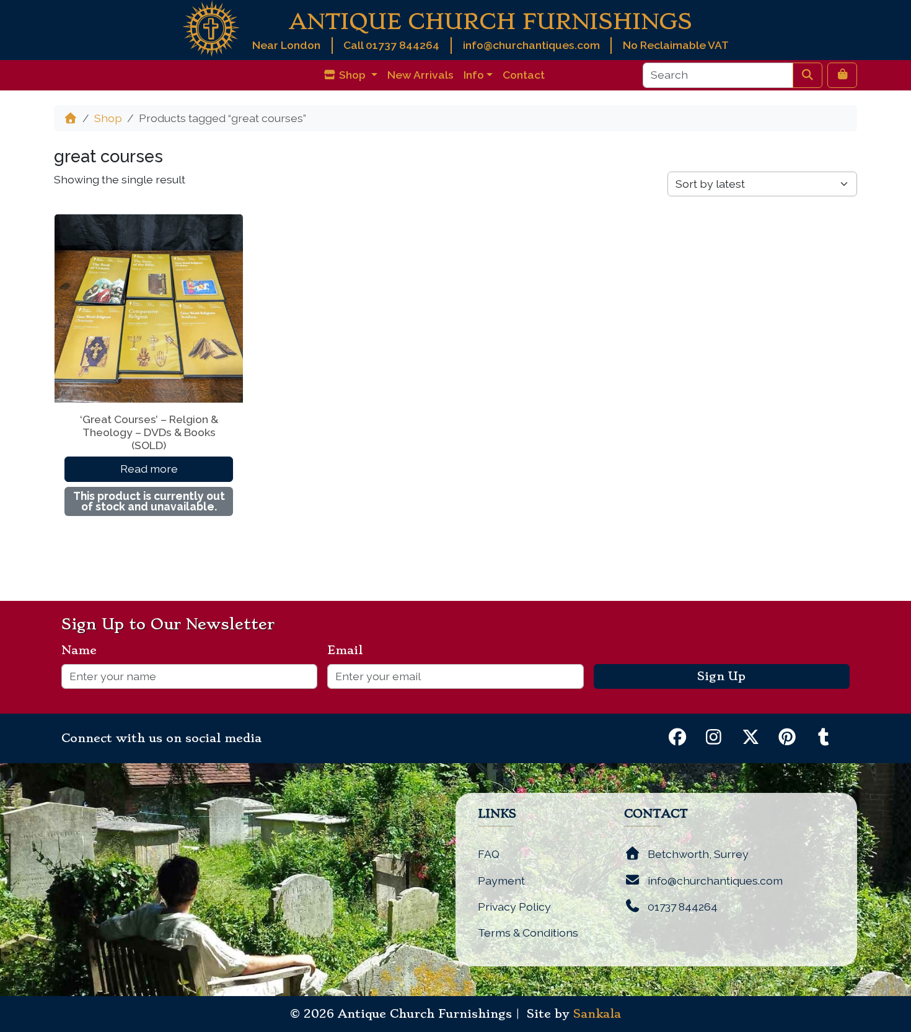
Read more (149, 468)
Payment (501, 880)
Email (349, 650)
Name (84, 650)
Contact (524, 74)
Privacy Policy (514, 906)
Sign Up (721, 676)
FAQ (489, 853)
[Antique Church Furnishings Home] (211, 27)
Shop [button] (352, 74)
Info (474, 74)
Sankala (597, 1014)
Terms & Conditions (528, 932)
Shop (108, 118)
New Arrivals (420, 74)
